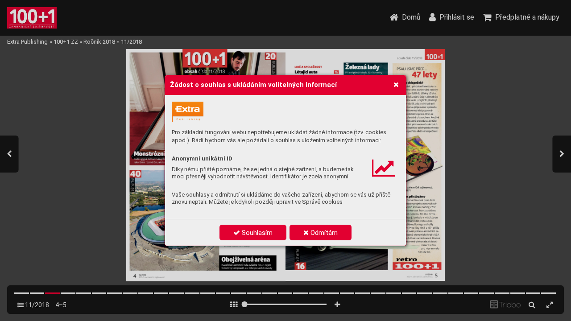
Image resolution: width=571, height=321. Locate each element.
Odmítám (323, 233)
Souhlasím (256, 233)
